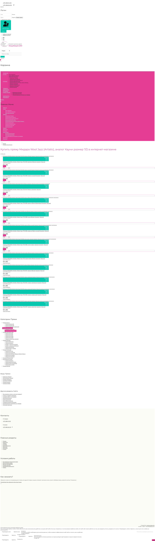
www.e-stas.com (151, 525)
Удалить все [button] (17, 531)
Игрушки (5, 448)
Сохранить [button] (20, 539)
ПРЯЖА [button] (5, 81)
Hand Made (6, 92)
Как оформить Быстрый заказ (10, 461)
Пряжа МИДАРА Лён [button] (8, 332)
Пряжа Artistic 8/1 (9, 324)
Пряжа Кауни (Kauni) (15, 79)
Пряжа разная (13, 87)
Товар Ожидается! (6, 263)
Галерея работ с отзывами (9, 396)
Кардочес (6, 89)
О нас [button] (5, 74)
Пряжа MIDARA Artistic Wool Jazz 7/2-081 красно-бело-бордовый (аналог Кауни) (27, 203)
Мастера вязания (13, 76)
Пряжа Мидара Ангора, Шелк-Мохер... (19, 82)
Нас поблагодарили (14, 75)
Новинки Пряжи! (7, 376)
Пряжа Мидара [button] (6, 340)
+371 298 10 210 (7, 3)
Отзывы (5, 91)
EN (3, 39)
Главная (5, 73)
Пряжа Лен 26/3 (9, 337)
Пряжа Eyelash (6, 383)
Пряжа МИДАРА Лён (15, 81)
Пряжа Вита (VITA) (9, 364)
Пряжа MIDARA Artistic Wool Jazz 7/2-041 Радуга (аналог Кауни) (22, 189)
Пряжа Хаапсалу (9, 341)
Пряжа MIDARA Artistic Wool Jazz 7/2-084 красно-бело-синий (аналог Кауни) (26, 231)
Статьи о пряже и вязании (9, 395)
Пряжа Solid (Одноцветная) (12, 326)
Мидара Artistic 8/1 (9, 329)
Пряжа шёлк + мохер (10, 348)
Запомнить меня (6, 19)
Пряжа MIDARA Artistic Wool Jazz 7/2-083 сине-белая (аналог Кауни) (23, 217)
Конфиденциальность (8, 466)
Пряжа (4, 441)
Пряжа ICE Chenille (10, 352)
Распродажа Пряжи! (8, 378)
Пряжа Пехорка (9, 360)
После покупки (7, 465)
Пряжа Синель (6, 382)
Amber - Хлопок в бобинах (12, 345)
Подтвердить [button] (5, 535)
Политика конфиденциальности (145, 531)
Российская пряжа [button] (7, 359)
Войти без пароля (5, 28)
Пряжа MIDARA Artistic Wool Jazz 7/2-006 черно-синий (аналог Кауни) (24, 175)
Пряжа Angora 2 (9, 343)
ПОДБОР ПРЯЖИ (7, 380)
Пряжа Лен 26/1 (9, 334)
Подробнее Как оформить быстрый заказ (10, 482)
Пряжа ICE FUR (9, 351)
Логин (13, 14)
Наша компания (7, 399)
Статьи (4, 449)
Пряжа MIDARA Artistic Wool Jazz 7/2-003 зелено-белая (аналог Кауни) (24, 162)
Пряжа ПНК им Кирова (11, 363)
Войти (3, 31)
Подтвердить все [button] (6, 531)
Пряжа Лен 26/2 (9, 336)
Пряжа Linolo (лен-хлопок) (11, 339)
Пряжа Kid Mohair (9, 347)
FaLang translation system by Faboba (4, 314)
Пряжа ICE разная (9, 356)
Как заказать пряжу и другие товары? (12, 394)
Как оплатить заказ (7, 463)
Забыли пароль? (7, 34)
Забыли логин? (7, 35)
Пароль (14, 17)
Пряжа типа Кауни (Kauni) (16, 80)
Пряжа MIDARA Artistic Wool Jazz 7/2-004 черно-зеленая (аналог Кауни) (24, 282)
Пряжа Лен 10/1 (9, 333)
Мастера (5, 447)
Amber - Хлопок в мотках (11, 344)
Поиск (4, 467)
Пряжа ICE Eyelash (10, 355)
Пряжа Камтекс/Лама (10, 362)
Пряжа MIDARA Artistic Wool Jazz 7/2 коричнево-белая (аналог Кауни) (24, 258)
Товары (5, 88)
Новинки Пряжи (14, 78)
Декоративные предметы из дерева (12, 403)
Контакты (6, 96)
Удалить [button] (14, 535)
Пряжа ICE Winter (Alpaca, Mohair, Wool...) (15, 354)
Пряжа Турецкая (14, 83)
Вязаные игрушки (17, 92)
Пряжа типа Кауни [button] (7, 328)
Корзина (6, 97)
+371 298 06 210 (7, 5)
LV (3, 38)
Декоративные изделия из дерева (21, 94)
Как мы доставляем (8, 464)
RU (3, 37)
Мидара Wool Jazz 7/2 (10, 330)
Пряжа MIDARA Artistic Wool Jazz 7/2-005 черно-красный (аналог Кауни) (24, 295)
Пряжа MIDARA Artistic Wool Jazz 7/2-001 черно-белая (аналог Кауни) (23, 270)
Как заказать (12, 74)
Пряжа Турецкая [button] (7, 349)
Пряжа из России (14, 86)
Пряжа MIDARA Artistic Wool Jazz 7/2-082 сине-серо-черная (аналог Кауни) (25, 244)
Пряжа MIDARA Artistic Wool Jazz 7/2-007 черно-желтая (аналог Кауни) (24, 307)
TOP (153, 540)
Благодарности (7, 445)
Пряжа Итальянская (15, 85)
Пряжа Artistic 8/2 (9, 325)
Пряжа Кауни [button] (6, 322)
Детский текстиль (17, 93)
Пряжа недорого (7, 379)
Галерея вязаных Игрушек (9, 402)
